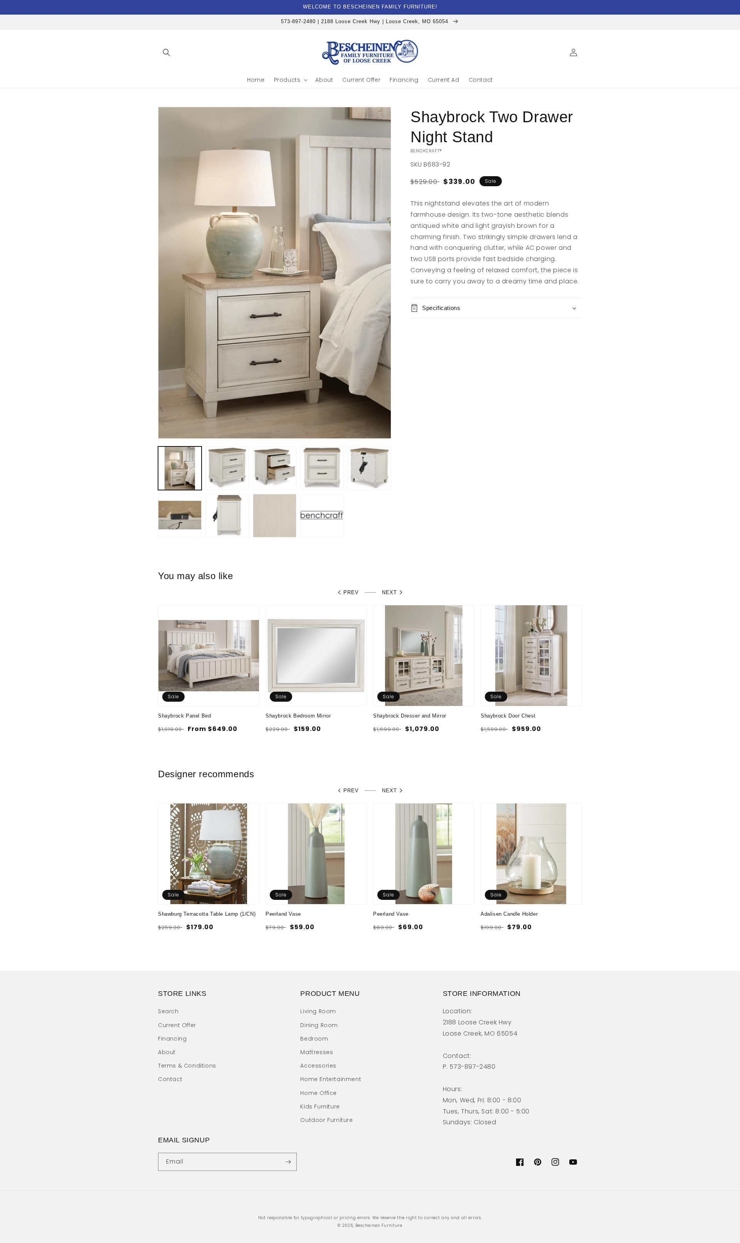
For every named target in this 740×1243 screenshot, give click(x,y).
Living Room (318, 1011)
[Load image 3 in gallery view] (274, 468)
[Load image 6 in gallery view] (180, 515)
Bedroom (314, 1039)
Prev (351, 592)
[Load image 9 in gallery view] (322, 515)
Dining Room (319, 1025)
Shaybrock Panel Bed (184, 716)
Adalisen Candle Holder (509, 914)
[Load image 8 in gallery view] (274, 515)
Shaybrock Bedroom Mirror (298, 716)
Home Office (318, 1093)
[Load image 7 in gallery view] (227, 515)
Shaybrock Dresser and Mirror (409, 716)
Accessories (318, 1066)
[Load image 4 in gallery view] (322, 468)
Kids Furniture (320, 1106)
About (167, 1052)
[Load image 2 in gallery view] (227, 468)
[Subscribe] (287, 1162)
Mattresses (316, 1052)
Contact (170, 1079)
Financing (172, 1039)
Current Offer (177, 1025)
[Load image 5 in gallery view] (369, 468)
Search (168, 1011)
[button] (166, 52)
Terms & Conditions (187, 1066)
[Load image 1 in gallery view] (180, 468)
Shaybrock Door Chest (508, 716)
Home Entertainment (330, 1079)
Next (389, 592)
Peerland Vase (283, 914)
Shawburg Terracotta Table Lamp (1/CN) (207, 914)
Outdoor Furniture (326, 1120)
